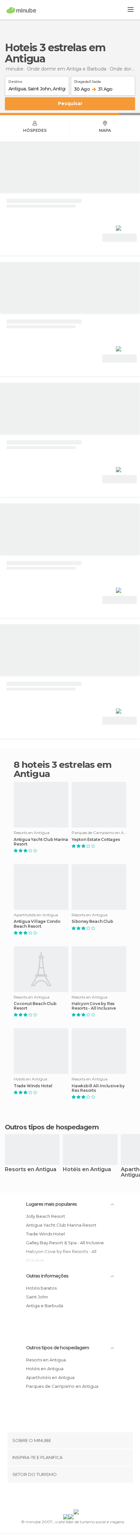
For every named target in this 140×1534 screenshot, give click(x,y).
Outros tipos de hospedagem (57, 1348)
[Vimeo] (77, 1497)
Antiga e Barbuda (44, 1305)
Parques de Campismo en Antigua (62, 1386)
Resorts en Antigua (30, 1169)
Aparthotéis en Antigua (50, 1377)
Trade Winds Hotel (33, 1086)
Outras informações (47, 1276)
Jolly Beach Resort (45, 1216)
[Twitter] (68, 1497)
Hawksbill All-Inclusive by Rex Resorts (98, 1088)
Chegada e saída (87, 81)
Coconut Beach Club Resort (35, 1006)
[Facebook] (60, 1497)
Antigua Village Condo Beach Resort (37, 923)
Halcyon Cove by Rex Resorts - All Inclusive (94, 1006)
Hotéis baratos (41, 1288)
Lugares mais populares (51, 1204)
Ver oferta (119, 237)
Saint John (37, 1296)
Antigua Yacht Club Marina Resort (41, 841)
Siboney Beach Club (92, 921)
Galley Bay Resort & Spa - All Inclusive (65, 1242)
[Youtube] (85, 1497)
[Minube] (21, 10)
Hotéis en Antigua (87, 1169)
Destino (15, 81)
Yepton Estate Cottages (96, 839)
